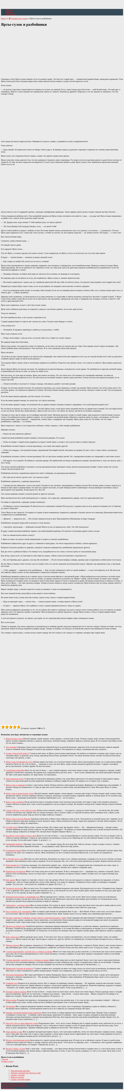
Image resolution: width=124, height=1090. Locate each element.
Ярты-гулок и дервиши (15, 785)
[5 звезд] (18, 727)
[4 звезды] (14, 727)
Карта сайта (11, 14)
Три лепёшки (11, 747)
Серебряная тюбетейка (15, 770)
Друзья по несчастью (14, 888)
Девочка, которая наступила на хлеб (26, 1073)
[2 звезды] (7, 727)
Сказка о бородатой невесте (17, 753)
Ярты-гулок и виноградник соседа (20, 793)
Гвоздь (5, 1059)
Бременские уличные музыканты (19, 968)
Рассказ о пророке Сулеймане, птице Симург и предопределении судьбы (36, 918)
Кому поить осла (13, 937)
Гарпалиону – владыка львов (18, 905)
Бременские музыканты (15, 871)
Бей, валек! (10, 880)
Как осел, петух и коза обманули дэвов (22, 1023)
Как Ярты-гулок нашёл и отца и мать (21, 836)
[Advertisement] (62, 51)
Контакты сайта (7, 1088)
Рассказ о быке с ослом (15, 1049)
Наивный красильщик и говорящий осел (23, 897)
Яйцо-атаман (11, 1000)
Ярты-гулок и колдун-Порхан (18, 819)
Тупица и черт (7, 1061)
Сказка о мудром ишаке (20, 1079)
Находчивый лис (13, 865)
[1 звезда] (3, 727)
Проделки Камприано (15, 975)
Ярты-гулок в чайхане (15, 802)
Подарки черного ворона (16, 992)
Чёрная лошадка (12, 945)
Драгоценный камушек (20, 1071)
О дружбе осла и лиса (15, 859)
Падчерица (10, 1006)
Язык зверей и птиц (14, 1032)
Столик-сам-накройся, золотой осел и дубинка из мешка (29, 952)
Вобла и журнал (17, 1077)
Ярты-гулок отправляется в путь (19, 762)
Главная (9, 10)
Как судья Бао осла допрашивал (19, 912)
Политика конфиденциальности (14, 1086)
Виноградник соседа (14, 739)
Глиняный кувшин (13, 850)
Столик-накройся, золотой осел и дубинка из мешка (27, 960)
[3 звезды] (11, 727)
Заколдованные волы (14, 779)
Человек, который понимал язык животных (24, 1013)
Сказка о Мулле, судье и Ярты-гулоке (21, 810)
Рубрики (9, 12)
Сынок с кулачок (18, 1075)
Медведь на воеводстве (15, 926)
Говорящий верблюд (14, 844)
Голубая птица (12, 827)
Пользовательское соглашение (13, 1084)
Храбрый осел (12, 983)
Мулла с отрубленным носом (18, 1040)
